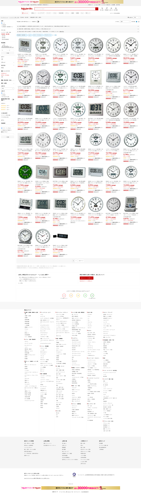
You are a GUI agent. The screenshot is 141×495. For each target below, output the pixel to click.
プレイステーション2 (76, 355)
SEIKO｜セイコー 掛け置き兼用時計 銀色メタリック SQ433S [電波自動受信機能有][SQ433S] (77, 88)
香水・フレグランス (76, 401)
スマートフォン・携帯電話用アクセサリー (62, 319)
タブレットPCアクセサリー (61, 321)
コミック (58, 368)
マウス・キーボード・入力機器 (46, 365)
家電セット (34, 13)
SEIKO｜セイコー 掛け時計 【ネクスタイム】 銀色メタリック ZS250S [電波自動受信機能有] (95, 151)
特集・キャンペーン (48, 443)
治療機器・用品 (75, 371)
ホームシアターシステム (45, 328)
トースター (27, 370)
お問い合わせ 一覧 (69, 491)
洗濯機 (77, 13)
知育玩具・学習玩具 (92, 334)
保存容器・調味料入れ (76, 320)
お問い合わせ (83, 463)
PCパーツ (42, 369)
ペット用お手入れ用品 (92, 383)
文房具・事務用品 (106, 342)
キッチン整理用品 (75, 324)
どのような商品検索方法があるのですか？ (27, 279)
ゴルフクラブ (106, 320)
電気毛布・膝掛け (28, 349)
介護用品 (73, 379)
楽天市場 (118, 4)
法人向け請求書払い (66, 457)
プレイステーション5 (76, 342)
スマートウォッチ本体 (60, 328)
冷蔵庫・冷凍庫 (28, 315)
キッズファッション (92, 360)
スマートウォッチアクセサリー (62, 330)
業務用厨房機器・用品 (76, 329)
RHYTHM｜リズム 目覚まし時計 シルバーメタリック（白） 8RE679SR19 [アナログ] (25, 247)
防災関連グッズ (91, 411)
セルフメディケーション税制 (30, 478)
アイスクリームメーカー (29, 400)
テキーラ (89, 327)
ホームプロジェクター (44, 325)
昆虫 (88, 395)
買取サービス (27, 455)
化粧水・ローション (76, 389)
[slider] (1, 47)
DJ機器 (57, 355)
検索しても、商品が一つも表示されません (27, 280)
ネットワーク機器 (44, 361)
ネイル (73, 395)
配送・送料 (83, 443)
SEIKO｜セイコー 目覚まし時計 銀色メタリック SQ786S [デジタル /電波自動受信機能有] (60, 215)
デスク (104, 394)
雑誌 (57, 385)
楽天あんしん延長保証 (28, 445)
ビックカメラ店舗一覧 (105, 4)
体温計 (41, 407)
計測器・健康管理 (75, 409)
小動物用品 (90, 387)
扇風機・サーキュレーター (30, 354)
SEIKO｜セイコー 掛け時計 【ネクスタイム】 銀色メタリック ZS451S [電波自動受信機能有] (42, 215)
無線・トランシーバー (44, 338)
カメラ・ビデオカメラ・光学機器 (47, 318)
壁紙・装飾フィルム (107, 408)
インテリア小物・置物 (107, 418)
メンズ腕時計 (106, 360)
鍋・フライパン (75, 314)
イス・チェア (106, 396)
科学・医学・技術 (59, 396)
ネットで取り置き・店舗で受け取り (31, 453)
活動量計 (42, 399)
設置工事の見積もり (28, 451)
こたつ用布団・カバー (107, 414)
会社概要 (113, 4)
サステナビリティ (77, 491)
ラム (88, 320)
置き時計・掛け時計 (107, 407)
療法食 (89, 401)
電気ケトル (27, 382)
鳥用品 (89, 389)
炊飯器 (26, 366)
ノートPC (42, 350)
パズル (89, 344)
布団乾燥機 (27, 323)
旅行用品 (105, 376)
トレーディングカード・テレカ (94, 349)
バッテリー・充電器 (60, 325)
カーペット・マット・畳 (108, 405)
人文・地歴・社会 (59, 387)
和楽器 (57, 359)
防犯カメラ (90, 409)
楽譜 (57, 377)
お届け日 (3, 91)
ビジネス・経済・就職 (60, 379)
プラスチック (3, 73)
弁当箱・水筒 (74, 325)
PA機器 (57, 342)
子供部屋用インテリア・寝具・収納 (110, 399)
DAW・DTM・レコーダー (61, 344)
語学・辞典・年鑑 (59, 394)
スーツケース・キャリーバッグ (109, 372)
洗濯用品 (105, 347)
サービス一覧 (62, 491)
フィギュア (90, 340)
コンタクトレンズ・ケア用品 (77, 377)
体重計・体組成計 (44, 403)
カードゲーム (90, 345)
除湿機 (26, 358)
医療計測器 (74, 381)
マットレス (105, 383)
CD (57, 414)
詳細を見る (61, 31)
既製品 (2, 67)
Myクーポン (64, 451)
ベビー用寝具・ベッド (92, 367)
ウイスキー (90, 314)
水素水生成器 (27, 396)
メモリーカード (43, 334)
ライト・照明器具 (28, 336)
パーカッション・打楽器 (61, 353)
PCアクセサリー (43, 352)
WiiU (73, 357)
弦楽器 (57, 357)
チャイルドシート (91, 373)
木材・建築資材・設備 (92, 413)
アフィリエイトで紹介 (85, 459)
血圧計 (41, 405)
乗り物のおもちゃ (91, 336)
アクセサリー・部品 (44, 336)
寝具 (104, 381)
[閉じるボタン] (138, 26)
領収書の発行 (83, 453)
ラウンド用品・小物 (107, 325)
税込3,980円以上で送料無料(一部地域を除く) (39, 4)
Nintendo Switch (75, 340)
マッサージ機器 (43, 394)
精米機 (26, 368)
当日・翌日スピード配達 (29, 443)
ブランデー (90, 325)
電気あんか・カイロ (29, 351)
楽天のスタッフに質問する (86, 278)
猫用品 (89, 380)
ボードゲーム (90, 347)
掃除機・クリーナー (29, 327)
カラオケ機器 (58, 361)
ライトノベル (58, 402)
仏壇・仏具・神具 (106, 430)
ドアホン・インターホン (92, 407)
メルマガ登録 (83, 455)
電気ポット (27, 380)
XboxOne (74, 347)
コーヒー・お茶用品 (76, 331)
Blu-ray (57, 412)
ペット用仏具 (90, 397)
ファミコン (74, 363)
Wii (72, 359)
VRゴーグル (58, 335)
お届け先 (3, 86)
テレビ (82, 13)
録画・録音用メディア (44, 320)
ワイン (89, 316)
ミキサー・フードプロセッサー (31, 386)
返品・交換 (83, 447)
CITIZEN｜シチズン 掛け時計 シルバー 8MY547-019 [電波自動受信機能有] (113, 56)
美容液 (73, 393)
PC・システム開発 (60, 398)
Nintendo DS (74, 361)
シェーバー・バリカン (44, 379)
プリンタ (42, 355)
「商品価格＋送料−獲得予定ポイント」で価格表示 (26, 21)
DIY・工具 (90, 405)
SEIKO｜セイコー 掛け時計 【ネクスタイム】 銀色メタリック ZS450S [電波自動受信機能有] (42, 120)
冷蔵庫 (72, 13)
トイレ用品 (105, 353)
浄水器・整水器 (28, 394)
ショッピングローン (28, 447)
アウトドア (105, 333)
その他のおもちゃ (91, 355)
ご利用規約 (101, 449)
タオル (104, 355)
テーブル (105, 392)
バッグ (104, 374)
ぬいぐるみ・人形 (91, 332)
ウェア (104, 327)
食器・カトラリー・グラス (77, 318)
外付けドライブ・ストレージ (46, 363)
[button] (1, 46)
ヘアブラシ (42, 377)
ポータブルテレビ (44, 332)
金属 (2, 76)
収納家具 (105, 401)
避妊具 (73, 375)
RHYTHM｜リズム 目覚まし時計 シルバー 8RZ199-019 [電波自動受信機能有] (25, 151)
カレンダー (58, 381)
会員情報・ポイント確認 (67, 453)
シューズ (105, 322)
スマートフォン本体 (60, 314)
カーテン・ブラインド (107, 403)
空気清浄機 (61, 13)
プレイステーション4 (76, 344)
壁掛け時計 (105, 363)
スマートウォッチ (106, 367)
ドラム (57, 348)
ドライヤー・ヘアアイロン (45, 375)
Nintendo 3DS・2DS (76, 345)
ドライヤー (48, 13)
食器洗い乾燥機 (28, 392)
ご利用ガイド (90, 4)
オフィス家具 (106, 416)
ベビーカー (90, 371)
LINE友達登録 (83, 457)
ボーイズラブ (58, 392)
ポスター (58, 408)
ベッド (104, 386)
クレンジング (74, 391)
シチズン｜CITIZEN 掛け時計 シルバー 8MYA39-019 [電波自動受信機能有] (113, 120)
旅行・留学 (58, 373)
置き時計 (105, 365)
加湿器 (26, 356)
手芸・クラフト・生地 (107, 349)
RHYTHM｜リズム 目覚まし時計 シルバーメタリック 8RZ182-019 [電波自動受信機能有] (60, 183)
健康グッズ (74, 413)
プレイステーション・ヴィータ (78, 351)
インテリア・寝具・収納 (14, 17)
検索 (8, 53)
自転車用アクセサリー (107, 318)
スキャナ (42, 357)
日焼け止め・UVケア (76, 399)
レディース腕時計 (106, 362)
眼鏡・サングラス (106, 337)
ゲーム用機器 (43, 367)
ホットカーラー (43, 386)
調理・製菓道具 (75, 316)
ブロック (89, 353)
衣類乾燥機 (27, 321)
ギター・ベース (59, 350)
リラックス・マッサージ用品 (77, 417)
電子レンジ (88, 13)
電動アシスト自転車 (107, 316)
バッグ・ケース (106, 324)
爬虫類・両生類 (91, 393)
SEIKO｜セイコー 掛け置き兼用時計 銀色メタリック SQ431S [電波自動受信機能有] (77, 151)
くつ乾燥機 (27, 325)
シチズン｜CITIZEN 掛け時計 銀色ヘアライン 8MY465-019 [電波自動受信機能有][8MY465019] (42, 151)
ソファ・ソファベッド (107, 388)
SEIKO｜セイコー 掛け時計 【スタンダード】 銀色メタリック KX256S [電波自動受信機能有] (130, 151)
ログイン (112, 13)
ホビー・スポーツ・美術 (61, 375)
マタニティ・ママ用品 (92, 363)
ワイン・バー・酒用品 (76, 333)
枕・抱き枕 (105, 384)
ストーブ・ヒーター (29, 343)
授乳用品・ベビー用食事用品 (93, 369)
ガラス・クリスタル (5, 75)
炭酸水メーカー (28, 391)
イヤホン (55, 13)
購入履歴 (64, 449)
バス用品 (105, 351)
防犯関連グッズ (106, 425)
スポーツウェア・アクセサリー (109, 335)
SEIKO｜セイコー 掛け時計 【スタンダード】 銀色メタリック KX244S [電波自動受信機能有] (113, 183)
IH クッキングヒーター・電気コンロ (31, 388)
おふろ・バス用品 (91, 365)
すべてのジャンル (4, 17)
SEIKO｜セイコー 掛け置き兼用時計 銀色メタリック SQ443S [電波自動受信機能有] (77, 183)
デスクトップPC (43, 348)
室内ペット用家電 (91, 399)
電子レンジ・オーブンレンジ (30, 364)
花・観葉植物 (90, 420)
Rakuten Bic (27, 9)
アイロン (26, 329)
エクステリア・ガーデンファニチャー (94, 418)
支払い (82, 445)
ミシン (26, 331)
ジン (88, 318)
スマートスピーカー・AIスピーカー (47, 341)
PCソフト (42, 371)
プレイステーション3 (76, 353)
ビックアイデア (41, 13)
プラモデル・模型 (91, 338)
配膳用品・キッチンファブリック (78, 327)
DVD (57, 416)
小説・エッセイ (59, 391)
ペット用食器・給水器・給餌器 (94, 391)
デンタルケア (43, 388)
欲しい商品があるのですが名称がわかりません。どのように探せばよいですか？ (35, 277)
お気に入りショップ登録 (85, 451)
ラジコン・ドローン (92, 342)
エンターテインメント (60, 372)
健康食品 (73, 411)
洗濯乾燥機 (27, 319)
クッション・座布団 (107, 390)
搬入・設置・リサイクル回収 (30, 449)
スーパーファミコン (76, 364)
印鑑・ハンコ (106, 344)
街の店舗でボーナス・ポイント (50, 445)
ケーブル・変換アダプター (61, 323)
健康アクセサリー (75, 415)
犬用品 (89, 382)
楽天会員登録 (117, 13)
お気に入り (64, 445)
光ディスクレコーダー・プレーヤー (47, 322)
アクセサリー (58, 352)
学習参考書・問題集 (60, 389)
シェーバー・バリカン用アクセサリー (47, 382)
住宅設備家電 (27, 334)
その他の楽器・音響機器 (61, 363)
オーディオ (42, 316)
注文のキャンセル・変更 (85, 449)
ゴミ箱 (104, 412)
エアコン (67, 13)
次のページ (81, 260)
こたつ (26, 347)
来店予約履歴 (64, 455)
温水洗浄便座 (43, 397)
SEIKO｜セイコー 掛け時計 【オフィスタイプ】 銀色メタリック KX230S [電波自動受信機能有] (60, 56)
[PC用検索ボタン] (96, 8)
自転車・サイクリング (107, 314)
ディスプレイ (43, 353)
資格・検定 (58, 404)
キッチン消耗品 (75, 322)
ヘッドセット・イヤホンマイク (62, 327)
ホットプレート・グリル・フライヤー (31, 376)
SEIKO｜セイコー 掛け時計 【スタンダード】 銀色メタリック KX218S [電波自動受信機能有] (60, 151)
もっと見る (20, 283)
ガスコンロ (27, 378)
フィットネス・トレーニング (109, 329)
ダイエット (74, 407)
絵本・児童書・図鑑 (60, 370)
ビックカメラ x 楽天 (25, 4)
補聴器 (41, 396)
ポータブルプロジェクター (45, 343)
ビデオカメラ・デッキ (44, 327)
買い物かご (64, 443)
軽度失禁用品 (74, 383)
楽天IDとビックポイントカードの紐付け (70, 459)
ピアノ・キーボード (60, 340)
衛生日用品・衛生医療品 (77, 373)
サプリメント (74, 405)
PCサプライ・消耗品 (44, 359)
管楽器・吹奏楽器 (59, 346)
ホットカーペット (28, 345)
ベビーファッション (92, 362)
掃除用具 (105, 345)
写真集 (57, 406)
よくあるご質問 (97, 4)
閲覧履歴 (64, 447)
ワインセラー (27, 384)
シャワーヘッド (43, 392)
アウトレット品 (106, 423)
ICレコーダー (43, 330)
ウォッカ (89, 324)
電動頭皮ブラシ (43, 390)
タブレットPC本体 (60, 316)
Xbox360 (73, 349)
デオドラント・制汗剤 (76, 397)
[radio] (1, 23)
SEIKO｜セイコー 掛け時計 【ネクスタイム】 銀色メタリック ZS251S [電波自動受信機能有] (130, 183)
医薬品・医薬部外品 (76, 369)
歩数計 (41, 401)
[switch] (13, 99)
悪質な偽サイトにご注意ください (42, 478)
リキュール (90, 322)
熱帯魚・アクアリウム (92, 385)
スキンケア (74, 387)
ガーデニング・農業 (92, 415)
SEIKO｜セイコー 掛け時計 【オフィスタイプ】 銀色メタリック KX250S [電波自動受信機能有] (42, 247)
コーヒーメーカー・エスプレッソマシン (31, 373)
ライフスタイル (59, 383)
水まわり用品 (74, 335)
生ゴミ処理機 (27, 398)
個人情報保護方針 (102, 447)
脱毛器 (41, 384)
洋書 (57, 400)
